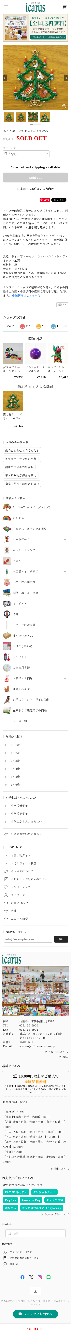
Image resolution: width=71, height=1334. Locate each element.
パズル (17, 561)
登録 (61, 939)
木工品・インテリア (25, 571)
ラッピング (9, 148)
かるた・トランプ (24, 550)
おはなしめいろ (23, 646)
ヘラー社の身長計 (24, 625)
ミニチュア (20, 603)
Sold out (35, 177)
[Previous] (5, 78)
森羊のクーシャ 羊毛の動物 (31, 700)
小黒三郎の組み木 (24, 582)
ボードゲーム (21, 539)
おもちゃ (18, 518)
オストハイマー (23, 689)
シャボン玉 (20, 657)
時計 (16, 614)
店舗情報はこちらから (26, 295)
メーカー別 (20, 721)
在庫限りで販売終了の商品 (30, 710)
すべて (10, 326)
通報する (62, 304)
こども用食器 (21, 667)
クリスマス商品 (23, 678)
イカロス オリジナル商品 (30, 529)
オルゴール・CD (23, 635)
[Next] (66, 78)
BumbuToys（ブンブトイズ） (32, 507)
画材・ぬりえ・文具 (25, 593)
